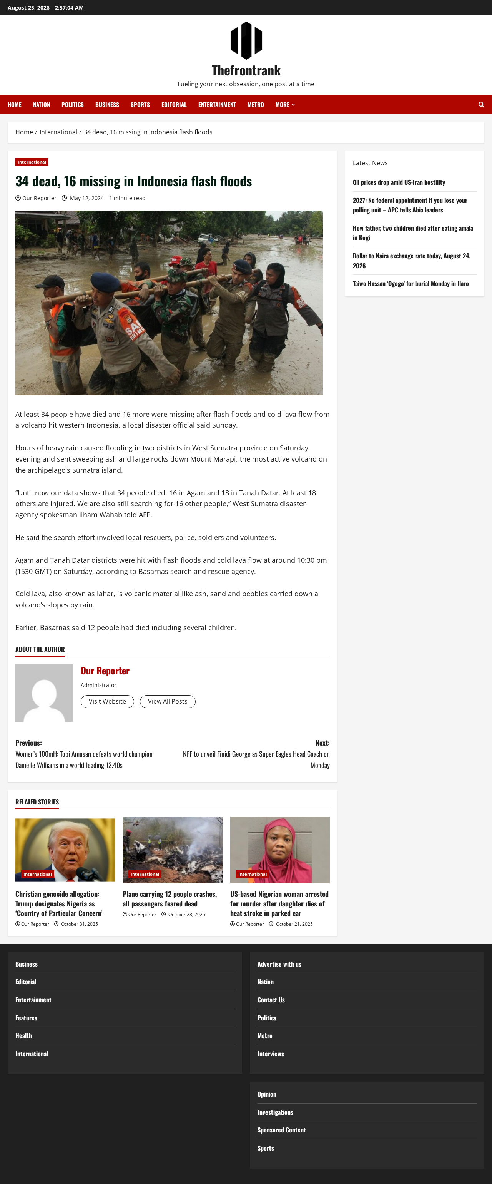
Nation (41, 104)
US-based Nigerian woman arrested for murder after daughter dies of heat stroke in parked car (279, 903)
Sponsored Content (282, 1129)
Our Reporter (39, 198)
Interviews (271, 1053)
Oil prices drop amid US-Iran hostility (399, 182)
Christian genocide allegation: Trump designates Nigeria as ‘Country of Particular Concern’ (59, 903)
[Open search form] (481, 104)
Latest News (370, 163)
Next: (256, 753)
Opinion (267, 1094)
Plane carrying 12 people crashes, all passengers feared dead (170, 898)
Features (26, 1017)
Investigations (275, 1112)
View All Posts (168, 701)
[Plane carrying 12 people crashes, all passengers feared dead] (172, 850)
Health (23, 1035)
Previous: (84, 753)
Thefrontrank (246, 69)
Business (107, 104)
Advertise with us (279, 963)
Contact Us (271, 999)
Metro (256, 104)
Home (15, 104)
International (32, 162)
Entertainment (217, 104)
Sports (140, 104)
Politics (73, 104)
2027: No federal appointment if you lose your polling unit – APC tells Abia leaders (410, 204)
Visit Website (107, 701)
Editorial (174, 104)
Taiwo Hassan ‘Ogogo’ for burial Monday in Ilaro (411, 283)
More (282, 104)
